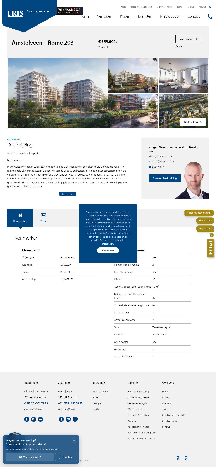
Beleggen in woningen (139, 426)
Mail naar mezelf (189, 39)
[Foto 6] (133, 75)
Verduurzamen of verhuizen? (141, 438)
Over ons (166, 403)
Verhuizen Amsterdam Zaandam (138, 417)
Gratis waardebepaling (141, 6)
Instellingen (107, 243)
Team (179, 6)
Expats (96, 409)
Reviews (190, 6)
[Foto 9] (184, 75)
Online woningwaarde (138, 397)
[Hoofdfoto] (58, 93)
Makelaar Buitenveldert (173, 414)
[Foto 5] (133, 111)
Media (43, 221)
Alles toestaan (108, 250)
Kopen (96, 397)
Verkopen (97, 403)
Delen (178, 46)
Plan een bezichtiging (165, 178)
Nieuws (202, 6)
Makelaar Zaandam (171, 420)
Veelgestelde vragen (137, 403)
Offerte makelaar (135, 409)
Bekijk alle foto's (193, 122)
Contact (166, 397)
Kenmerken (20, 221)
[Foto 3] (184, 111)
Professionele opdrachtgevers (142, 432)
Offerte (122, 6)
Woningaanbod (164, 6)
